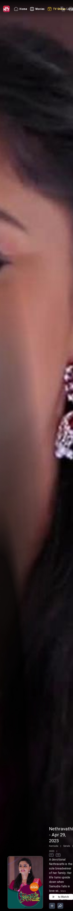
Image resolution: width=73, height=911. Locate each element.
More (63, 891)
